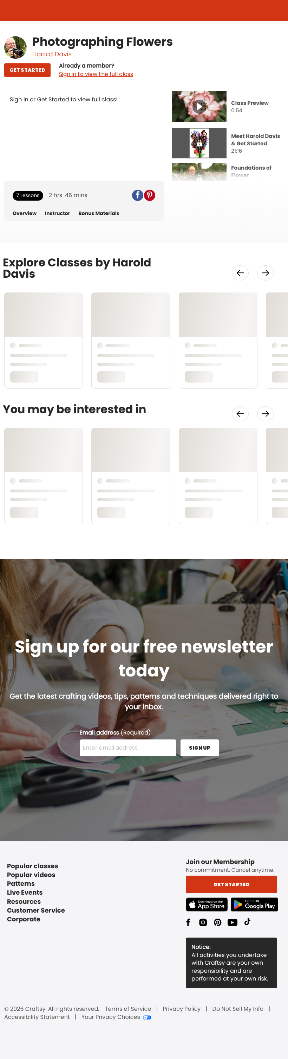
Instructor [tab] (57, 213)
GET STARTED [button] (27, 70)
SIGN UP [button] (199, 747)
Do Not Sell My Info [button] (238, 1009)
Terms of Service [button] (128, 1009)
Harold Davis (52, 54)
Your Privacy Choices (110, 1017)
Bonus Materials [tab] (99, 213)
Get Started (54, 99)
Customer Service (36, 910)
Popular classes (32, 866)
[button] (96, 70)
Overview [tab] (25, 213)
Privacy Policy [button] (182, 1009)
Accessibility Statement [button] (37, 1017)
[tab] (228, 107)
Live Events (25, 892)
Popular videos (31, 875)
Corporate (23, 919)
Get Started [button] (231, 884)
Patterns (21, 884)
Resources (24, 901)
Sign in (20, 99)
